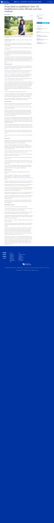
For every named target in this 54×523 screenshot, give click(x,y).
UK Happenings (12, 258)
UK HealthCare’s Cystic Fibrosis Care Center (11, 68)
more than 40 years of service (21, 176)
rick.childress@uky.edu (40, 18)
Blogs (10, 261)
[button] (51, 2)
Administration (21, 256)
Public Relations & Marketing (21, 258)
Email (45, 267)
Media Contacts (21, 260)
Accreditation (33, 270)
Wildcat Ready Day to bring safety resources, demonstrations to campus (42, 39)
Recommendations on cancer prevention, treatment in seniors (42, 29)
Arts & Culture (12, 259)
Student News (12, 255)
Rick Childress (7, 14)
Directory (37, 270)
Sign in (48, 267)
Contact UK (20, 255)
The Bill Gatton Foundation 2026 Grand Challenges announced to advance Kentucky (42, 36)
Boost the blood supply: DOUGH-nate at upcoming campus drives (42, 43)
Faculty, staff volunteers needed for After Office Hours (43, 32)
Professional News (12, 260)
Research (11, 257)
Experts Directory (21, 259)
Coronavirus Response (22, 254)
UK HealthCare (6, 4)
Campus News (12, 254)
